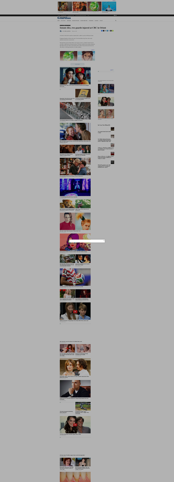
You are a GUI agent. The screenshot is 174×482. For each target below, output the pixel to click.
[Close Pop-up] (104, 240)
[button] (87, 241)
